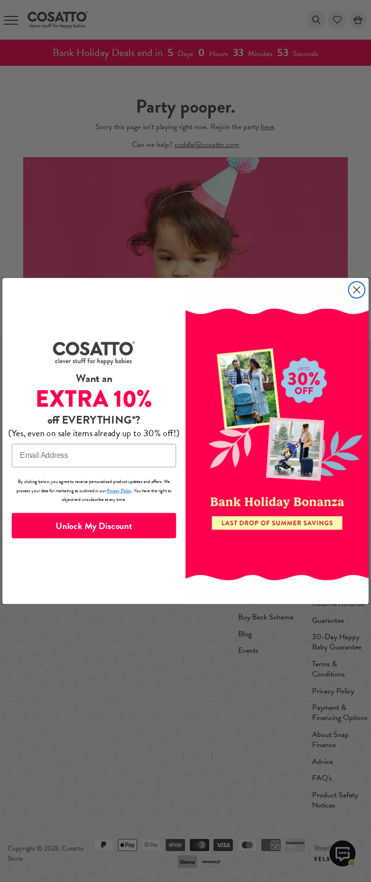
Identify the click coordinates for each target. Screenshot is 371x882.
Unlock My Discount (94, 525)
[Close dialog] (356, 290)
